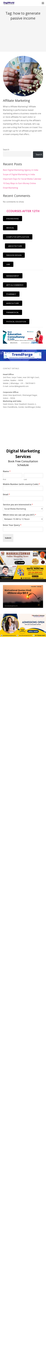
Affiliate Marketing (16, 100)
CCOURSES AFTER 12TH (23, 211)
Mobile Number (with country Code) (21, 484)
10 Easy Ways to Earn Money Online (19, 183)
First (4, 479)
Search (6, 149)
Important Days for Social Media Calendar (22, 179)
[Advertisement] (23, 39)
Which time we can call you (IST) (19, 515)
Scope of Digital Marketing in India (19, 174)
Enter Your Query (12, 525)
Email (6, 494)
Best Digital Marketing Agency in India (20, 170)
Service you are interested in (18, 504)
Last (25, 479)
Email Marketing (10, 187)
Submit (8, 538)
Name (7, 471)
